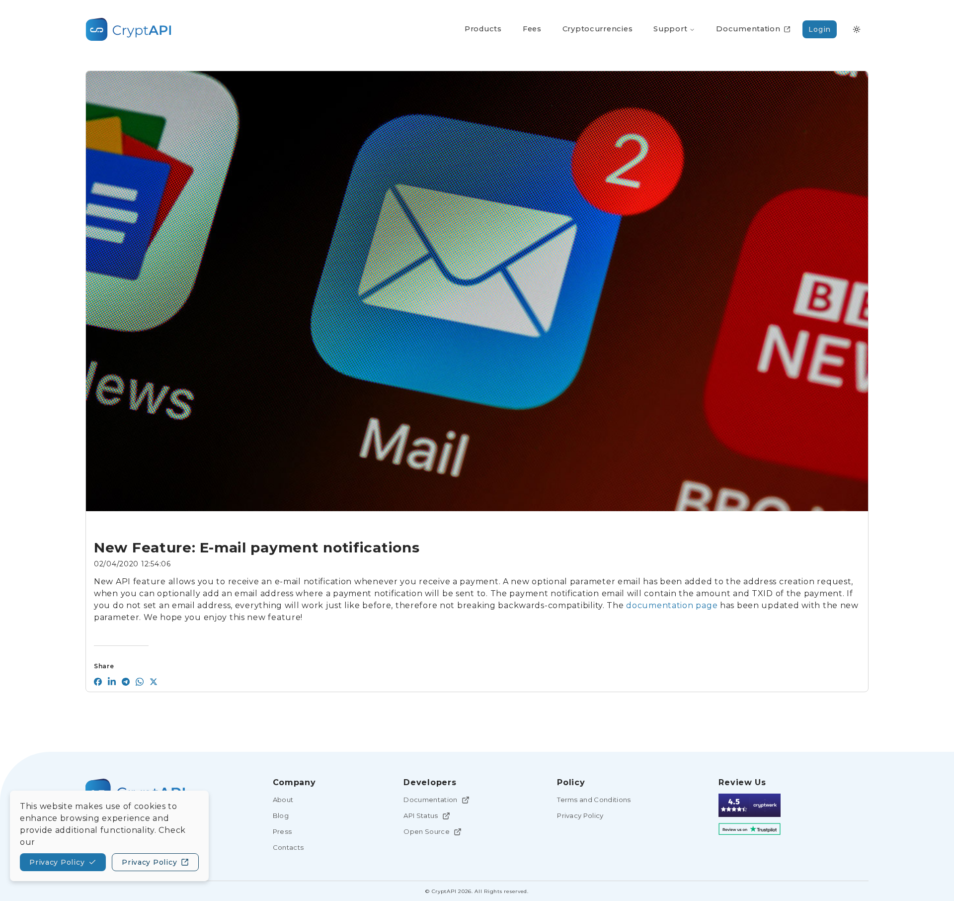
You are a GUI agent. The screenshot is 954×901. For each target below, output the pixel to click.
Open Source (426, 831)
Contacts (288, 847)
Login (819, 29)
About (283, 800)
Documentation (430, 800)
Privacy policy (56, 862)
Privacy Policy (580, 815)
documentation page (671, 605)
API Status (420, 815)
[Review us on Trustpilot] (749, 829)
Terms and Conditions (594, 800)
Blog (281, 815)
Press (282, 831)
